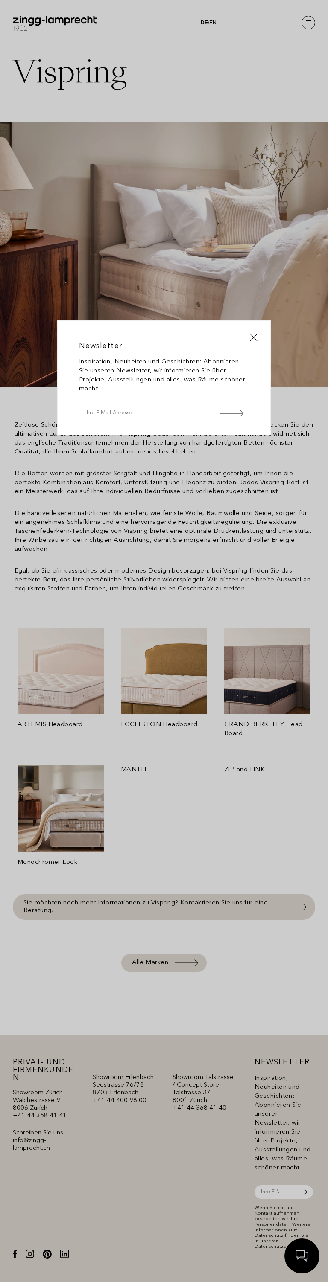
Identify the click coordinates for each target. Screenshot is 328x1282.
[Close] (254, 337)
